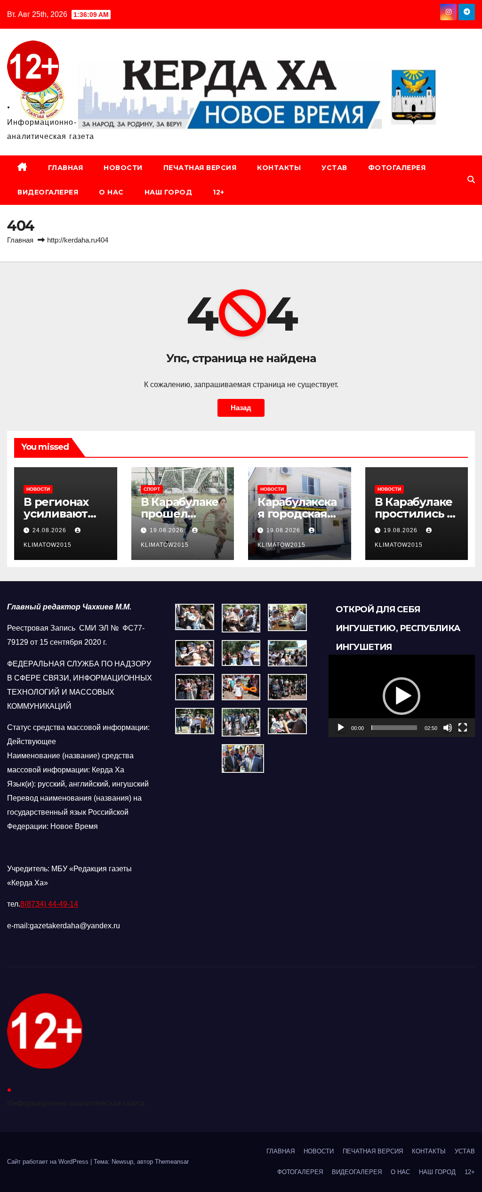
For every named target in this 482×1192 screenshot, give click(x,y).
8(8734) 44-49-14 (49, 904)
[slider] (394, 727)
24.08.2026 (50, 530)
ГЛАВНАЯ (65, 167)
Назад (241, 408)
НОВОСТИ (123, 167)
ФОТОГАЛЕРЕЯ (397, 167)
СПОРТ (152, 489)
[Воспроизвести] (340, 727)
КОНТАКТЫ (279, 167)
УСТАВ (334, 167)
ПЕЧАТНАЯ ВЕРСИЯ (200, 167)
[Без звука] (447, 727)
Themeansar (172, 1161)
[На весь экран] (462, 727)
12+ (219, 192)
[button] (471, 180)
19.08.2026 (167, 530)
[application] (402, 696)
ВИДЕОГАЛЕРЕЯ (47, 192)
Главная (20, 240)
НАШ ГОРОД (169, 192)
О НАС (111, 192)
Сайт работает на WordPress (48, 1161)
